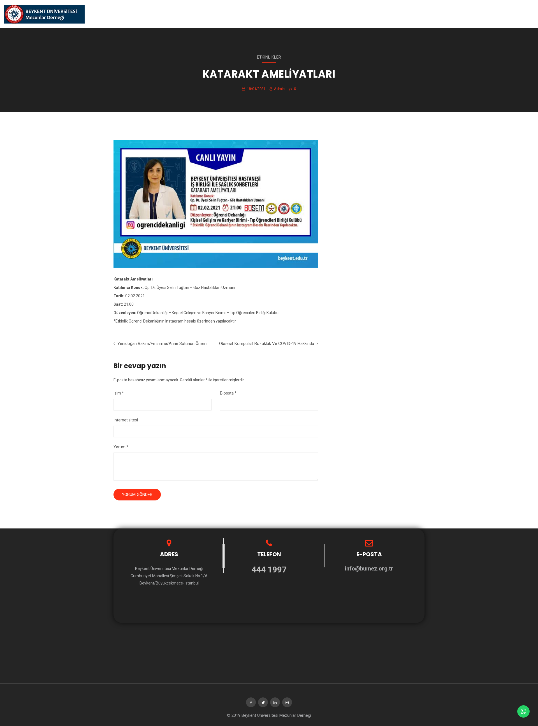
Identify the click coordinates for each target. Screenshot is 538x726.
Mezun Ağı (523, 13)
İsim (118, 393)
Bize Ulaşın (495, 13)
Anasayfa (334, 13)
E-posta (228, 393)
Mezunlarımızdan (459, 13)
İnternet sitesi (125, 420)
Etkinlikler (269, 57)
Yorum (120, 447)
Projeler (425, 13)
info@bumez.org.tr (369, 568)
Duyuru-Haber (394, 13)
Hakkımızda (362, 13)
